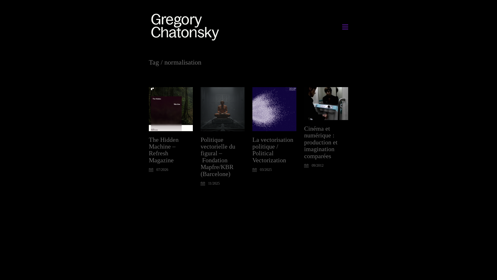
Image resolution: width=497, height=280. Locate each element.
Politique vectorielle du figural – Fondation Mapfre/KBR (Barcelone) (218, 156)
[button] (345, 27)
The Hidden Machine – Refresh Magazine (164, 150)
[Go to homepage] (186, 27)
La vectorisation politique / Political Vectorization (272, 150)
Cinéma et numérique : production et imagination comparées (321, 142)
